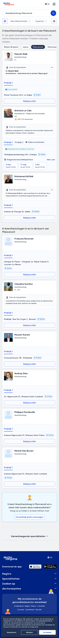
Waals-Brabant (11, 47)
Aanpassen (11, 632)
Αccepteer (47, 632)
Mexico (33, 606)
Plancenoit (38, 47)
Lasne (25, 47)
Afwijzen (29, 632)
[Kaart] (54, 21)
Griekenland (19, 606)
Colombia (41, 606)
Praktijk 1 (8, 82)
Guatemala (29, 610)
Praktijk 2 (19, 142)
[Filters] (5, 21)
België (27, 606)
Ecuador (21, 610)
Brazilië (38, 610)
